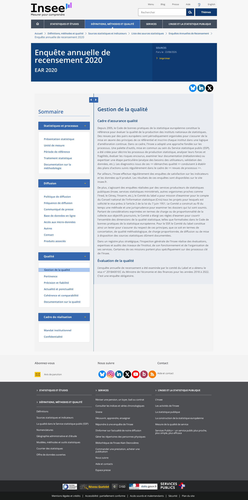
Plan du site (188, 495)
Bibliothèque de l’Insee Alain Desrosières (117, 442)
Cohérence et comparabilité (61, 295)
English (211, 4)
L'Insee (158, 399)
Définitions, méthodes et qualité (112, 24)
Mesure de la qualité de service (171, 424)
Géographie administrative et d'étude (56, 436)
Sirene (98, 412)
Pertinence (50, 276)
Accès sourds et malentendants (147, 495)
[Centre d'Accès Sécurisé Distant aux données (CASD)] (119, 489)
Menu (151, 4)
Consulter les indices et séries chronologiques (119, 405)
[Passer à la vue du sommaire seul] (96, 100)
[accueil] (37, 24)
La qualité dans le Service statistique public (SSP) (62, 423)
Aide (188, 4)
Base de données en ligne (60, 215)
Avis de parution (53, 374)
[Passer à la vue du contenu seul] (91, 100)
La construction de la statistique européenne (179, 418)
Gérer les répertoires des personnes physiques (120, 436)
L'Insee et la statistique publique (190, 24)
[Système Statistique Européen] (70, 489)
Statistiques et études (64, 24)
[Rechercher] (190, 12)
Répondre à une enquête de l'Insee (114, 424)
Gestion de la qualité (57, 270)
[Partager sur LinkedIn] (201, 88)
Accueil (39, 33)
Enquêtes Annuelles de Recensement (189, 33)
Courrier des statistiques (49, 448)
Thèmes (206, 12)
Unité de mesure (54, 145)
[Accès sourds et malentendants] (199, 5)
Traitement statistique (58, 158)
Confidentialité (53, 336)
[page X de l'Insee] (127, 374)
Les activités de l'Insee (167, 405)
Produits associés (55, 241)
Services (151, 24)
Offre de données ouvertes (51, 454)
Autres (48, 228)
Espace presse (103, 470)
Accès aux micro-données (60, 222)
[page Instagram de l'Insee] (110, 374)
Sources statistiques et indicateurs (107, 33)
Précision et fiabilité (56, 282)
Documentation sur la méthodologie (57, 166)
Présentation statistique (59, 139)
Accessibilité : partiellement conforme (105, 495)
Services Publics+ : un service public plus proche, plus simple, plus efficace (181, 432)
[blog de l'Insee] (144, 374)
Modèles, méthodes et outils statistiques (58, 442)
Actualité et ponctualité (58, 289)
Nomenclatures (44, 430)
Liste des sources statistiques (147, 33)
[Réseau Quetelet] (95, 489)
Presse (175, 4)
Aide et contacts (104, 463)
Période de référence (57, 151)
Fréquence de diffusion (58, 203)
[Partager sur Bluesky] (192, 88)
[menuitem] (37, 24)
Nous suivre (101, 457)
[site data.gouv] (143, 489)
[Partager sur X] (209, 88)
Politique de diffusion (57, 196)
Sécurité (172, 495)
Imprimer (164, 58)
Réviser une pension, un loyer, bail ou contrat (119, 399)
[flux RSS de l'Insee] (152, 374)
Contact (49, 234)
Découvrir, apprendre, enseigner (112, 418)
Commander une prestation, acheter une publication (117, 450)
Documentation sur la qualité (62, 301)
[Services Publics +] (172, 489)
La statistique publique (167, 412)
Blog (163, 4)
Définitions (42, 411)
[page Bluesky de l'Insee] (102, 374)
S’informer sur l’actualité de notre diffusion (118, 430)
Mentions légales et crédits (66, 495)
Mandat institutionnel (57, 330)
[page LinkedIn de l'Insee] (118, 374)
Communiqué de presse (58, 209)
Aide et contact (165, 373)
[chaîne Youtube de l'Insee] (135, 374)
